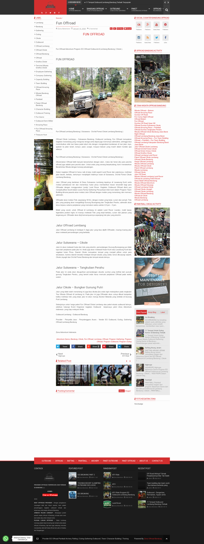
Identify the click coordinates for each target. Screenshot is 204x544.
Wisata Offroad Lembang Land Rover (148, 176)
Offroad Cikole (140, 172)
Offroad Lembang (141, 199)
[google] (46, 13)
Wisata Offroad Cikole (142, 165)
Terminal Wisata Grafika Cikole (42, 66)
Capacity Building (42, 79)
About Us (143, 461)
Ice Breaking (150, 317)
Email (129, 28)
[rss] (42, 13)
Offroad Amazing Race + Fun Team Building (151, 138)
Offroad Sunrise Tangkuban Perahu (148, 129)
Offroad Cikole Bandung (143, 159)
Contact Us (157, 461)
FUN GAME (64, 380)
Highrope (148, 365)
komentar (93, 28)
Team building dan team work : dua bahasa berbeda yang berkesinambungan (158, 485)
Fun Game (40, 117)
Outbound (117, 9)
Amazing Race (41, 125)
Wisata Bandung (140, 197)
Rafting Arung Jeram (153, 348)
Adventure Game (63, 339)
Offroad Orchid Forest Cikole (145, 148)
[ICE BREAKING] (113, 375)
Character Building (43, 109)
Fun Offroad (66, 23)
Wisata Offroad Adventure (144, 182)
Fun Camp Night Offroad (143, 116)
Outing (38, 34)
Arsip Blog (152, 312)
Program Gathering (116, 339)
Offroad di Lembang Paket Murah (147, 178)
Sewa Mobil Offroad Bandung (145, 180)
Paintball (148, 380)
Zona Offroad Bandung (153, 538)
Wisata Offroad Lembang (144, 163)
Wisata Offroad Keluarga (143, 185)
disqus (121, 391)
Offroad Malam (140, 119)
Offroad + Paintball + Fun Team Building (149, 140)
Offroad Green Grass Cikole (145, 151)
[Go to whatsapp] (6, 539)
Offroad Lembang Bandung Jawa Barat (149, 136)
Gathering (39, 30)
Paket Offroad (128, 461)
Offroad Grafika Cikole (143, 153)
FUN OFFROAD (93, 34)
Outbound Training (43, 113)
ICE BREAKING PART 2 (86, 475)
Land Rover (116, 503)
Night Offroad (139, 134)
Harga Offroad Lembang (143, 161)
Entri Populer (142, 312)
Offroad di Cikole (140, 195)
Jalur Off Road (140, 174)
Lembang (97, 339)
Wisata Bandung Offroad (42, 94)
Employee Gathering (44, 71)
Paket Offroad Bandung (41, 104)
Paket (139, 9)
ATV (114, 484)
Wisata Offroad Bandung (143, 193)
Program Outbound (111, 341)
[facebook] (59, 13)
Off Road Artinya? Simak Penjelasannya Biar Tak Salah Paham (158, 476)
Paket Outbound (110, 461)
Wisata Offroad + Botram (144, 110)
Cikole (80, 339)
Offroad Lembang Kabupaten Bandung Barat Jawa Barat (151, 143)
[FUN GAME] (75, 375)
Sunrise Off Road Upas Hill (144, 123)
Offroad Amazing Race (143, 112)
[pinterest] (55, 13)
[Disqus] (94, 424)
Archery (95, 461)
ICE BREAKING (103, 380)
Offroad (157, 9)
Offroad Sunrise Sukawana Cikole (147, 125)
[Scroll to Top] (166, 538)
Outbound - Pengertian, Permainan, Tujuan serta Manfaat (156, 495)
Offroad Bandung (42, 54)
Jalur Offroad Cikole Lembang (145, 146)
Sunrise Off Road (141, 114)
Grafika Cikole (41, 62)
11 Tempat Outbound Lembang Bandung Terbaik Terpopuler (108, 2)
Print (121, 28)
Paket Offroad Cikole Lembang (146, 157)
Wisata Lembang (140, 170)
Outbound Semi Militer (44, 121)
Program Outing (125, 341)
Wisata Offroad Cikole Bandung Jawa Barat (151, 131)
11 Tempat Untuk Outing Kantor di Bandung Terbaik (155, 331)
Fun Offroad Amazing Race (44, 130)
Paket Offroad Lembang (143, 168)
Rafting (70, 461)
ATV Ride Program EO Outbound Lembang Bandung (123, 494)
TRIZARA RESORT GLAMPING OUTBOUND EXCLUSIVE (89, 484)
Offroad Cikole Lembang (143, 191)
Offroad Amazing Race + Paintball (147, 127)
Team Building (41, 83)
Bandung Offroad (95, 9)
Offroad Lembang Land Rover (145, 155)
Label (163, 312)
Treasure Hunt (41, 135)
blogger (128, 391)
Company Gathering (43, 75)
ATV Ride (115, 475)
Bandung (74, 339)
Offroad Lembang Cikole (143, 187)
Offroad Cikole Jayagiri (143, 189)
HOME (75, 9)
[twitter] (50, 13)
